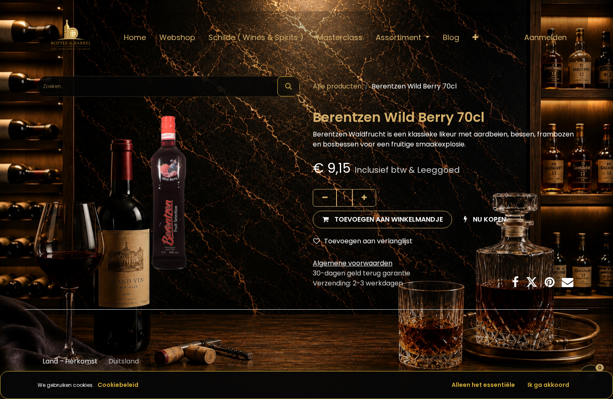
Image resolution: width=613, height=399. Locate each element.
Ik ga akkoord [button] (548, 385)
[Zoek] (288, 86)
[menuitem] (135, 37)
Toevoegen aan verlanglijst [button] (368, 241)
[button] (475, 37)
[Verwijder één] (325, 198)
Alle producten (337, 86)
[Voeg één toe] (364, 198)
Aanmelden (545, 37)
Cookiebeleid (118, 385)
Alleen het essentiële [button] (483, 385)
